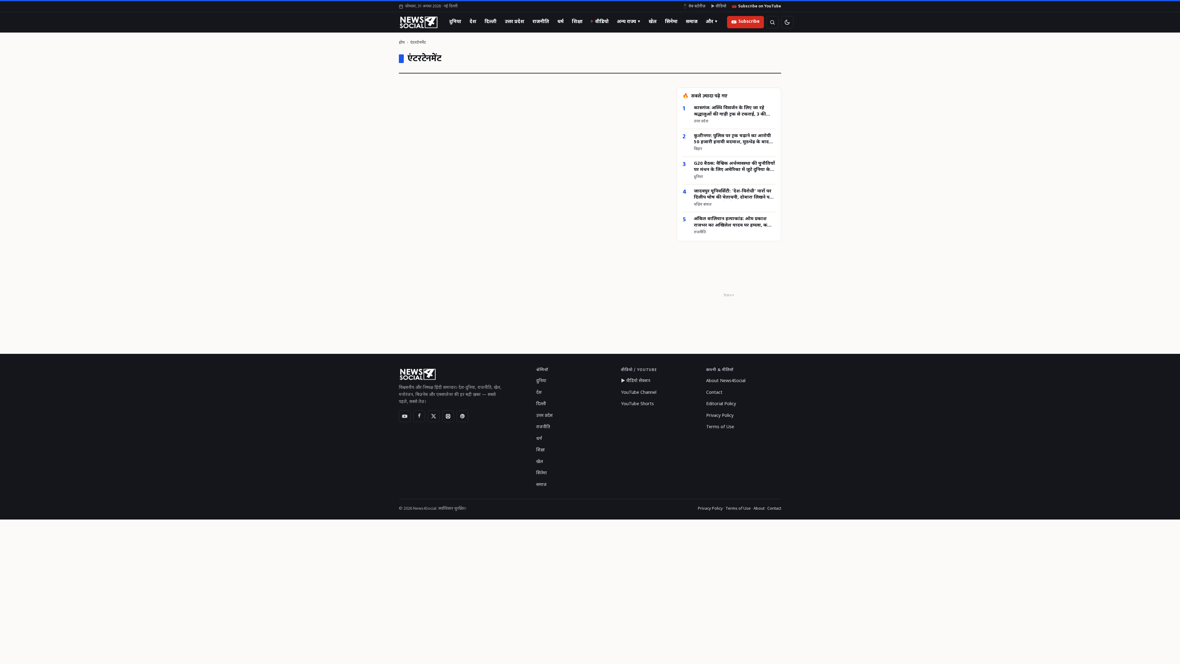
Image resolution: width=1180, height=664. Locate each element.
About (759, 508)
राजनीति (541, 22)
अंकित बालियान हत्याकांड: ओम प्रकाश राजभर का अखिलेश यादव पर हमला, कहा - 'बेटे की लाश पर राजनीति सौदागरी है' (734, 222)
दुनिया (455, 22)
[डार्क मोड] (787, 22)
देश (473, 22)
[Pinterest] (462, 416)
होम (402, 42)
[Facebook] (419, 416)
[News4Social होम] (418, 22)
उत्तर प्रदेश (514, 22)
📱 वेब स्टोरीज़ (694, 6)
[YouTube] (405, 416)
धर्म (560, 22)
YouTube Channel (638, 393)
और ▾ (712, 22)
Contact (714, 393)
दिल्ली (491, 22)
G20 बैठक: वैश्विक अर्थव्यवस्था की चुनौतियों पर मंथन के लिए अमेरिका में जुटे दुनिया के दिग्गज (734, 167)
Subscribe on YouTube (759, 6)
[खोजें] (772, 22)
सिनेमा (671, 22)
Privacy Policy (720, 416)
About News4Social (725, 381)
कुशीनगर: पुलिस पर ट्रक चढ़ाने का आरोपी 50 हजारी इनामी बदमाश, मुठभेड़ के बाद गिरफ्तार (732, 139)
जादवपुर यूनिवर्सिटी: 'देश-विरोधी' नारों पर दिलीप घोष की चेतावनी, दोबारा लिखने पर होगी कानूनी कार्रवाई (733, 194)
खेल (653, 22)
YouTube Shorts (637, 404)
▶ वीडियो (718, 6)
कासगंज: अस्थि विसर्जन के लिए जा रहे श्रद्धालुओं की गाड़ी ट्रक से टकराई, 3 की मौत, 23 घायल (730, 111)
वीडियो (602, 22)
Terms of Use (720, 427)
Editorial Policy (721, 404)
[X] (433, 416)
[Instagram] (448, 416)
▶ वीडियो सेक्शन (635, 381)
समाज (692, 22)
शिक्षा (577, 22)
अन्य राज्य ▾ (629, 22)
